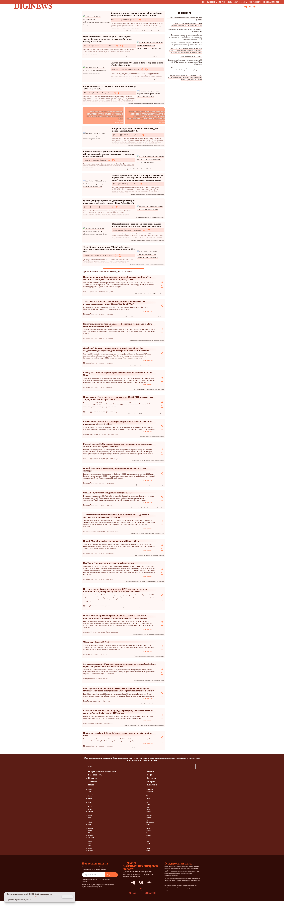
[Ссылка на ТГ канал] (245, 7)
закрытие (157, 634)
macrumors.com (146, 485)
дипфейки (142, 533)
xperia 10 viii (154, 656)
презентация (161, 555)
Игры (221, 2)
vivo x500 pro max (149, 316)
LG (89, 804)
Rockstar (149, 815)
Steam (90, 802)
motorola (146, 364)
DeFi (139, 264)
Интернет (254, 2)
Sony (151, 656)
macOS (135, 30)
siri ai (156, 507)
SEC (144, 460)
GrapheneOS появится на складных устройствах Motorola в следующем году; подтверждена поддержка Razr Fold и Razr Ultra (116, 349)
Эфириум (162, 413)
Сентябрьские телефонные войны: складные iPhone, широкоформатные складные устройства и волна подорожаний (109, 153)
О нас (132, 893)
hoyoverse (146, 747)
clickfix (129, 30)
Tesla (148, 848)
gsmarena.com (142, 389)
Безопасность (116, 19)
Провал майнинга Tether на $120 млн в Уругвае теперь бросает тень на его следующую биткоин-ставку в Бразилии (107, 39)
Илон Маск (158, 217)
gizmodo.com (146, 703)
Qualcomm (149, 820)
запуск (162, 340)
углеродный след (153, 607)
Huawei (148, 835)
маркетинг (141, 725)
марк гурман (158, 485)
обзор (158, 656)
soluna (140, 79)
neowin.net (148, 240)
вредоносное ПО (146, 30)
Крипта (212, 2)
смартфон (162, 656)
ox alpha (146, 680)
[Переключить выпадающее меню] (281, 2)
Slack (89, 824)
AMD (148, 804)
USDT (148, 634)
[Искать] (262, 6)
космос (162, 217)
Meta (148, 828)
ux (158, 436)
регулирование (158, 460)
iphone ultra (136, 168)
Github (90, 841)
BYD (89, 846)
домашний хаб (144, 581)
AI (135, 680)
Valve (148, 809)
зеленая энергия (146, 607)
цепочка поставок (160, 607)
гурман (153, 555)
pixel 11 (149, 747)
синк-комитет (157, 413)
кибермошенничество (154, 30)
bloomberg (140, 555)
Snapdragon (151, 293)
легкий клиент (151, 413)
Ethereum (149, 789)
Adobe (148, 846)
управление (157, 264)
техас (162, 79)
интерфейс (162, 436)
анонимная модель (157, 680)
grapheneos (142, 364)
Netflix (90, 798)
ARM (148, 844)
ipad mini (141, 485)
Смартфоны (161, 364)
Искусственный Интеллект (102, 771)
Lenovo (148, 830)
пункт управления (160, 581)
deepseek (138, 680)
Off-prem (151, 781)
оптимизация (161, 747)
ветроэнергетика (145, 79)
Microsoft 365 (142, 240)
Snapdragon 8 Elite (157, 340)
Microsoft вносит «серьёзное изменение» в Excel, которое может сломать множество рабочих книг (137, 225)
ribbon (155, 436)
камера (159, 389)
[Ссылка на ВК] (250, 7)
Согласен (67, 897)
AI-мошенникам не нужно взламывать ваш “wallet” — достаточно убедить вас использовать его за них (117, 515)
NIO (89, 833)
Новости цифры (118, 230)
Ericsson (90, 811)
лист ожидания (161, 507)
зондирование (150, 581)
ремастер (162, 194)
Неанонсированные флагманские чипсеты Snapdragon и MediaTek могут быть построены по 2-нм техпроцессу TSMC (117, 278)
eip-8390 (139, 413)
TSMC (154, 293)
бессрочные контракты (150, 460)
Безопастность (237, 2)
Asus (147, 841)
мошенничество (158, 533)
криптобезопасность (150, 533)
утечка (162, 389)
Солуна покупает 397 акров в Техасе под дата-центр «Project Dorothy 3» (135, 129)
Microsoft (147, 436)
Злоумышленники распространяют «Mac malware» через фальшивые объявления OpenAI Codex (136, 14)
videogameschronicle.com (134, 725)
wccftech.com (148, 194)
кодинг (162, 680)
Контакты (149, 893)
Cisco (89, 844)
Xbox (89, 791)
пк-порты (157, 725)
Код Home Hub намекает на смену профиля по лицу (109, 563)
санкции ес (161, 634)
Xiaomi (90, 789)
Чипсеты (162, 293)
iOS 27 (136, 507)
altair (130, 413)
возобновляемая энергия (145, 56)
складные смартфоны (159, 168)
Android (132, 364)
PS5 (126, 725)
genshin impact (140, 747)
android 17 (129, 316)
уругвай (155, 56)
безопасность (152, 264)
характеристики (160, 316)
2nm (137, 293)
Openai (148, 850)
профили (154, 581)
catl (124, 607)
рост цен (153, 168)
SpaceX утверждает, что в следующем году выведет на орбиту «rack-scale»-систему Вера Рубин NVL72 (108, 201)
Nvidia (138, 217)
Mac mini (143, 555)
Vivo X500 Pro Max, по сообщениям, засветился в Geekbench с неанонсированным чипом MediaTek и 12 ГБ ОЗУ (114, 302)
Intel (147, 833)
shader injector (142, 194)
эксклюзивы (161, 725)
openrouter (142, 680)
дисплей (154, 485)
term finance (147, 264)
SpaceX (141, 217)
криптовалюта (158, 79)
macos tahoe (132, 581)
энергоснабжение (160, 56)
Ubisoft (148, 811)
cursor (143, 703)
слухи (162, 485)
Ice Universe (148, 389)
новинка (156, 555)
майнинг (151, 56)
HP (147, 837)
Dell (147, 802)
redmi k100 (151, 340)
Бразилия (138, 56)
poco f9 (137, 340)
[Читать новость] (96, 20)
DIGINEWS (33, 6)
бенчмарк (155, 316)
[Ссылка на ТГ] (130, 882)
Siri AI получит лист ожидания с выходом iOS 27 (107, 492)
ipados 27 (139, 507)
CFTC (134, 460)
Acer (147, 794)
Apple (138, 485)
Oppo (148, 824)
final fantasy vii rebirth (135, 194)
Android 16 (137, 656)
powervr (153, 747)
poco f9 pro (141, 340)
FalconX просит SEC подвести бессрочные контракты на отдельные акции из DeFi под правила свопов (117, 445)
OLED (151, 485)
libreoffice (143, 436)
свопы (162, 460)
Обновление (155, 194)
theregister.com (139, 30)
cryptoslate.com (130, 56)
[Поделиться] (140, 20)
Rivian (148, 817)
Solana (90, 822)
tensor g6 (156, 747)
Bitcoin (135, 634)
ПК (159, 194)
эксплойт (162, 264)
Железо (87, 606)
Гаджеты (87, 160)
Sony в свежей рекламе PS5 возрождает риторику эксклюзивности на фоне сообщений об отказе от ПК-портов (118, 711)
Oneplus (90, 828)
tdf (157, 436)
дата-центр (151, 79)
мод (152, 194)
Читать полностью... (148, 289)
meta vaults (142, 264)
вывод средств (152, 634)
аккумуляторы (133, 607)
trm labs (138, 533)
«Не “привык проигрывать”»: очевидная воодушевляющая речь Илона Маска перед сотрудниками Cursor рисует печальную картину (118, 689)
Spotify (90, 815)
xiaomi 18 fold (146, 168)
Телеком (92, 781)
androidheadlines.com (134, 747)
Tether (135, 56)
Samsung (152, 389)
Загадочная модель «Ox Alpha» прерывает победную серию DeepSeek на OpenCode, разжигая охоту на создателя (119, 665)
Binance (90, 850)
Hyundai (90, 807)
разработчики (161, 30)
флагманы (158, 293)
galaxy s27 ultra (137, 389)
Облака (87, 207)
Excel (131, 240)
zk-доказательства (144, 413)
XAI (156, 703)
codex (132, 30)
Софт (149, 774)
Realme (90, 796)
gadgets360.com (141, 293)
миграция (157, 240)
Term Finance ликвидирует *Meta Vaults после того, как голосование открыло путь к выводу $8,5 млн (109, 249)
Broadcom (149, 791)
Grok (151, 703)
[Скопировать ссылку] (145, 20)
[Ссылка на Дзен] (254, 6)
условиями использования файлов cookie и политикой (27, 897)
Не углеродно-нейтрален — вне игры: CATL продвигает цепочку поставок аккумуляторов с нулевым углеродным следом (116, 590)
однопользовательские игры (149, 725)
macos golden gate (145, 507)
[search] (198, 766)
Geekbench (139, 316)
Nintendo (90, 835)
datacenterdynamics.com (134, 79)
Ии (204, 2)
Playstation (150, 822)
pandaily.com (141, 168)
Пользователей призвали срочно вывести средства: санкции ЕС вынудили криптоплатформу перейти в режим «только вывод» (115, 616)
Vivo (147, 796)
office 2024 (152, 240)
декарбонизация (140, 607)
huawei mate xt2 (131, 168)
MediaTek (146, 293)
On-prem (151, 778)
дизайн (156, 389)
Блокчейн (87, 45)
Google (90, 809)
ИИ (154, 79)
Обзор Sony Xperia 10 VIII (96, 642)
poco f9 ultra (146, 340)
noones (145, 634)
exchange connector (136, 240)
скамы (162, 533)
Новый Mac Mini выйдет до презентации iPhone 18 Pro (111, 541)
